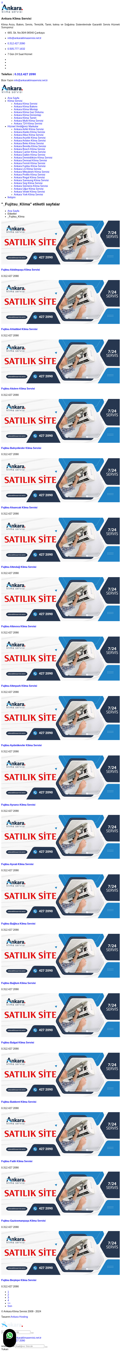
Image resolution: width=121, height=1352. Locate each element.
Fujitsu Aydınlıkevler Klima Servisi (21, 745)
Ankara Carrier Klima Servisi (30, 152)
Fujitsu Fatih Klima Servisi (16, 1161)
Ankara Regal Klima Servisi (29, 177)
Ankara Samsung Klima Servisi (31, 180)
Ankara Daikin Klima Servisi (29, 154)
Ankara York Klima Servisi (28, 194)
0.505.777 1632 (16, 48)
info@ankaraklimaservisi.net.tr (24, 38)
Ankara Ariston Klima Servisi (30, 140)
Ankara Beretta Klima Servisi (30, 146)
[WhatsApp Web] (9, 1338)
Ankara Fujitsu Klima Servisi (30, 166)
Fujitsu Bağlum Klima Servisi (18, 983)
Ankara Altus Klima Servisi (28, 135)
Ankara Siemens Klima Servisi (31, 186)
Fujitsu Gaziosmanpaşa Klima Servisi (23, 1220)
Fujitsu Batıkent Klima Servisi (18, 1101)
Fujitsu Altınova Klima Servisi (18, 626)
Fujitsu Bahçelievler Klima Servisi (21, 448)
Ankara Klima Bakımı (25, 106)
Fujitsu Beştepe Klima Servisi (18, 1280)
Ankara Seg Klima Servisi (28, 183)
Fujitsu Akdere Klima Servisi (18, 388)
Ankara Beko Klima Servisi (29, 143)
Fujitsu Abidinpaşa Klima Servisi (20, 269)
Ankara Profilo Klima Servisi (29, 174)
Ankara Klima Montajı (26, 109)
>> (9, 1303)
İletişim (11, 197)
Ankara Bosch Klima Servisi (29, 149)
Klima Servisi (15, 100)
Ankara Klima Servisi (25, 103)
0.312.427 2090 (16, 43)
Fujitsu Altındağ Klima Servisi (18, 567)
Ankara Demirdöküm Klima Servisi (33, 157)
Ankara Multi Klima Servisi (28, 120)
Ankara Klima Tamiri (25, 118)
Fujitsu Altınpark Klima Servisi (19, 686)
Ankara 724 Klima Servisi (28, 123)
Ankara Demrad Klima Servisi (30, 160)
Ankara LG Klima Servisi (27, 169)
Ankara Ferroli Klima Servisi (29, 163)
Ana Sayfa (13, 98)
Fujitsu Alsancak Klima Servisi (19, 507)
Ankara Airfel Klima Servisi (29, 129)
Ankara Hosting (19, 1316)
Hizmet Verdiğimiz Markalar (23, 126)
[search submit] (46, 1346)
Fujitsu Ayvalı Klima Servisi (17, 864)
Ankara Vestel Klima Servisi (29, 191)
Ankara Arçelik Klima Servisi (30, 137)
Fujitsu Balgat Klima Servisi (17, 1042)
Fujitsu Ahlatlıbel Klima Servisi (19, 329)
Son (10, 1306)
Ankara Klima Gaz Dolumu (29, 112)
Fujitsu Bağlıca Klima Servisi (18, 923)
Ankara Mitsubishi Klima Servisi (31, 171)
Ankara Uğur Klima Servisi (28, 188)
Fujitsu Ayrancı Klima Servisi (18, 804)
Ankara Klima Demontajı (27, 115)
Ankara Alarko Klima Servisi (29, 132)
